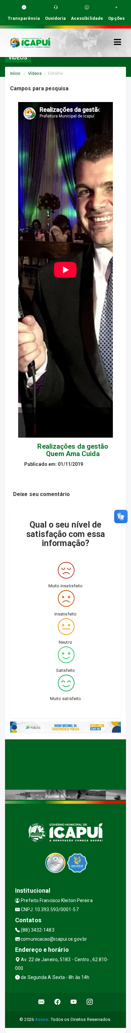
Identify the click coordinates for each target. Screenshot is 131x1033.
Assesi (42, 1019)
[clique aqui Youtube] (74, 1002)
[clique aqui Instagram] (90, 1002)
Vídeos (35, 73)
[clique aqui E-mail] (41, 1002)
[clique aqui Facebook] (57, 1002)
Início (15, 73)
